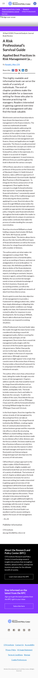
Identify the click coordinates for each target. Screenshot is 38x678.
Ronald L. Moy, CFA (12, 64)
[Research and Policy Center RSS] (29, 630)
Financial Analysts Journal (10, 11)
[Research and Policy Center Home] (19, 3)
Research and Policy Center (11, 9)
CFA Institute (9, 645)
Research (26, 9)
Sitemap (27, 655)
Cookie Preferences (19, 660)
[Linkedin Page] (9, 630)
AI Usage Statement (24, 650)
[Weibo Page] (24, 630)
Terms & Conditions (15, 655)
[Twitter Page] (19, 630)
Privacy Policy (11, 650)
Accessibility (29, 645)
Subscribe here (19, 606)
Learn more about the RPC (19, 577)
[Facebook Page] (14, 630)
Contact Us (19, 645)
